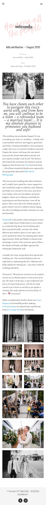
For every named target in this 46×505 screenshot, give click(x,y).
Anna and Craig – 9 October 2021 (23, 66)
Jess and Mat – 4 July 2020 (23, 57)
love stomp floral (14, 309)
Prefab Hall (6, 219)
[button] (43, 2)
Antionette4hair (9, 306)
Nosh (27, 165)
